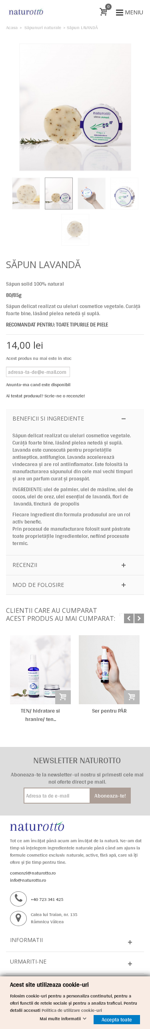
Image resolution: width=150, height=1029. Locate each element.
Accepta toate (117, 1019)
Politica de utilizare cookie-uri (72, 1010)
